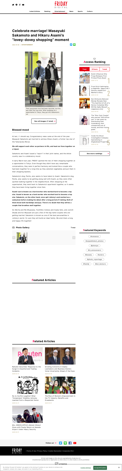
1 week (104, 69)
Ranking (47, 11)
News (71, 11)
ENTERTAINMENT (27, 45)
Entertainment (60, 11)
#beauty (88, 255)
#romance (94, 236)
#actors (101, 255)
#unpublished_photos (95, 241)
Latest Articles (34, 11)
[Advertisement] (43, 302)
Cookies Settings (86, 468)
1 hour (84, 69)
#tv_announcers (94, 250)
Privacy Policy (42, 451)
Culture (90, 11)
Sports (80, 11)
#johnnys (94, 246)
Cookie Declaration (55, 451)
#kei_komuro (100, 264)
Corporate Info (68, 451)
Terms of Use (31, 451)
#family (86, 264)
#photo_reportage (94, 259)
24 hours (95, 69)
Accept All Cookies (100, 468)
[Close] (119, 467)
